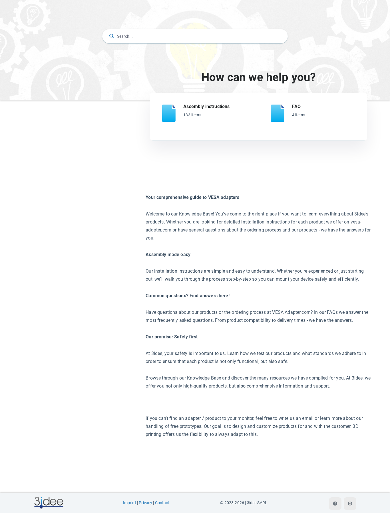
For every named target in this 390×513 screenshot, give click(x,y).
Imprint (129, 502)
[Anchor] (232, 106)
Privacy (145, 502)
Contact (162, 502)
